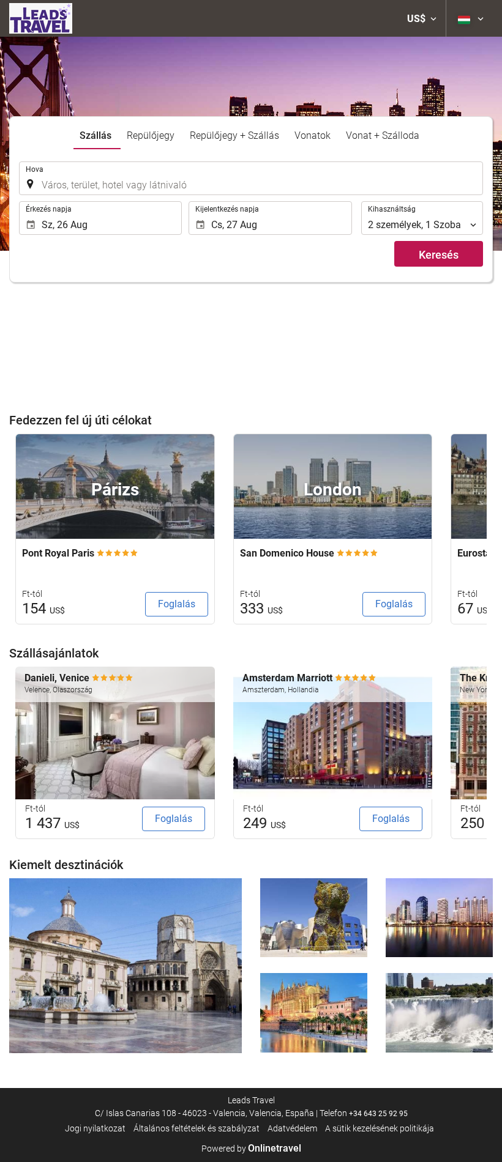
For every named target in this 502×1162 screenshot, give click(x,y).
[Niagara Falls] (439, 1013)
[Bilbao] (313, 918)
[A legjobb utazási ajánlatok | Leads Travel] (40, 18)
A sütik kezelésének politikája (379, 1128)
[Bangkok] (439, 918)
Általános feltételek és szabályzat (196, 1128)
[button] (422, 18)
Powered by (251, 1148)
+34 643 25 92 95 (378, 1113)
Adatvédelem (292, 1128)
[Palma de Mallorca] (313, 1013)
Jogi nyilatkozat (95, 1128)
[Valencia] (125, 966)
